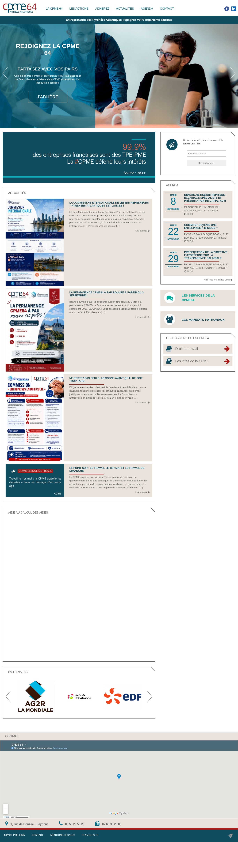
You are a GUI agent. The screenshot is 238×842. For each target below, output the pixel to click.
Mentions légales (62, 835)
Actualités (125, 8)
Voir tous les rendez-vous (217, 280)
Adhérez (102, 8)
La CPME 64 (54, 8)
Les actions (78, 8)
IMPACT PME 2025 (14, 835)
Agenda (147, 8)
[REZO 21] (230, 836)
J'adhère (47, 96)
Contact (167, 8)
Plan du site (90, 835)
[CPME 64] (20, 8)
